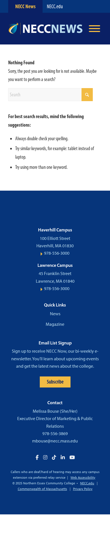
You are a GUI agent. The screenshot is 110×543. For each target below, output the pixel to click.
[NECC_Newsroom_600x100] (45, 28)
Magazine (55, 324)
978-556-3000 (56, 253)
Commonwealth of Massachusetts (42, 489)
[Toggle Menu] (94, 28)
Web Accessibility (83, 478)
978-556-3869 (55, 433)
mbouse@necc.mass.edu (55, 441)
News (55, 313)
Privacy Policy (83, 489)
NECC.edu (55, 6)
